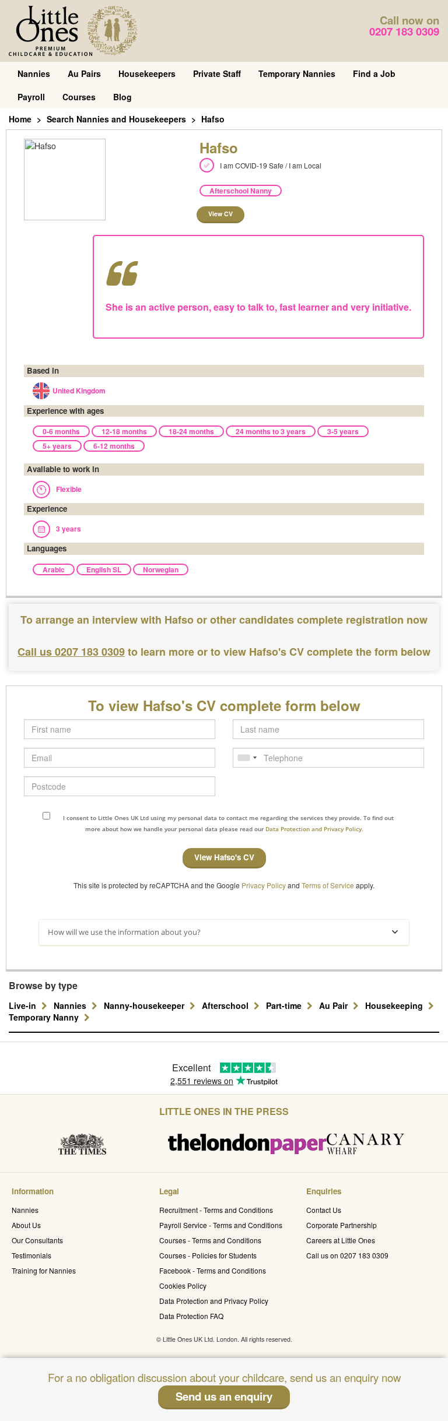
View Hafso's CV (224, 857)
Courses (79, 97)
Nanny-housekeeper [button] (145, 1005)
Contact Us (323, 1210)
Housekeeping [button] (395, 1005)
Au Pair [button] (334, 1005)
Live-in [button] (23, 1005)
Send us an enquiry (224, 1396)
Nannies (34, 73)
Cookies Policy (182, 1285)
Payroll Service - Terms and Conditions (220, 1225)
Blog (122, 97)
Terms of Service (328, 885)
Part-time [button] (285, 1005)
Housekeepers (147, 73)
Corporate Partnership (341, 1225)
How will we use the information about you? (124, 932)
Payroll (31, 97)
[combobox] (246, 757)
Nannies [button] (71, 1005)
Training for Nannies (44, 1270)
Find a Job (374, 73)
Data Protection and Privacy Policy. (314, 829)
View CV (220, 213)
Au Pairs (84, 73)
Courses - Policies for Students (208, 1255)
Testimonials (31, 1255)
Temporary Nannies (296, 73)
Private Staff (217, 73)
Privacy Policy (264, 885)
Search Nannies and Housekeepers (116, 119)
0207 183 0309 (404, 31)
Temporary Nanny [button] (45, 1017)
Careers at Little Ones (340, 1240)
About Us (26, 1225)
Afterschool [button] (226, 1005)
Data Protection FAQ (191, 1316)
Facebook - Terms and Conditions (212, 1270)
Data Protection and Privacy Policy (213, 1301)
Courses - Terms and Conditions (210, 1240)
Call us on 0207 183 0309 (347, 1255)
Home (20, 119)
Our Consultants (37, 1240)
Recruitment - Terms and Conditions (216, 1210)
